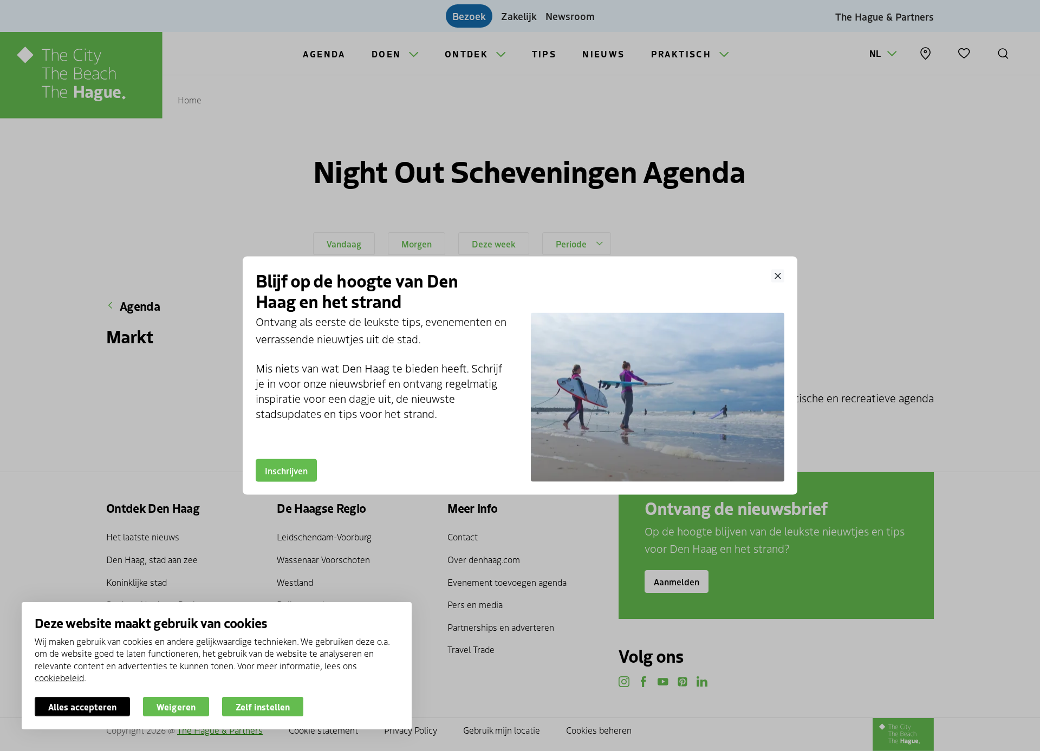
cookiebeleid (59, 677)
